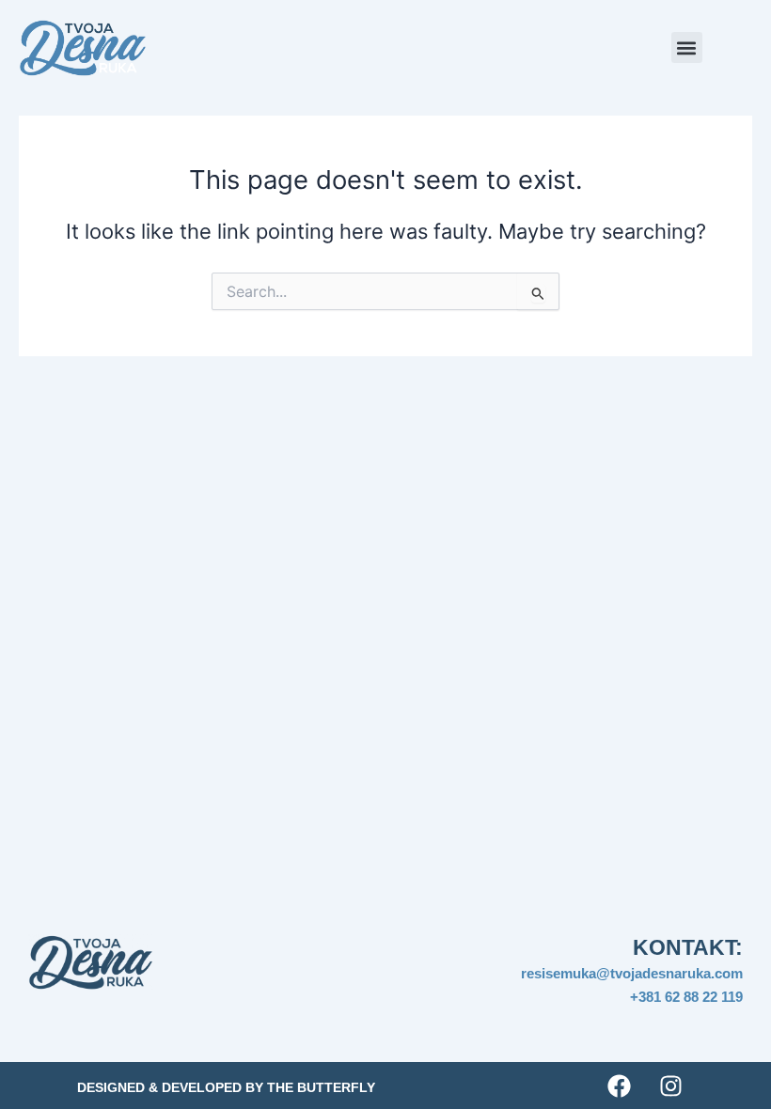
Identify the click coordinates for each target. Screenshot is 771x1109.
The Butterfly (321, 1087)
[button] (686, 47)
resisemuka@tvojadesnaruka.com (632, 973)
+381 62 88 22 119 (686, 997)
